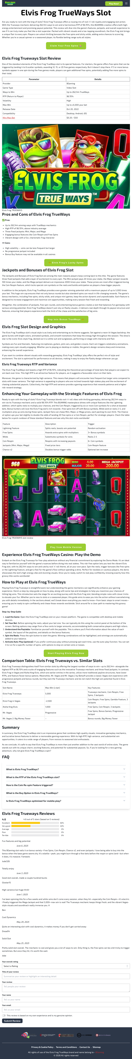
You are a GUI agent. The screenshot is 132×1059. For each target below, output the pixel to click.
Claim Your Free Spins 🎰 (65, 46)
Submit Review (12, 1020)
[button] (66, 769)
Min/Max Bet (9, 117)
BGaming (100, 1052)
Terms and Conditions (66, 1047)
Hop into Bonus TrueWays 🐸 (66, 319)
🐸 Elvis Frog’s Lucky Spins (66, 262)
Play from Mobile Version (66, 547)
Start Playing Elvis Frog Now (66, 653)
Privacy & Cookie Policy (42, 1047)
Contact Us (85, 1047)
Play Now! (114, 3)
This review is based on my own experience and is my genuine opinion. (39, 1015)
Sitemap (97, 1047)
